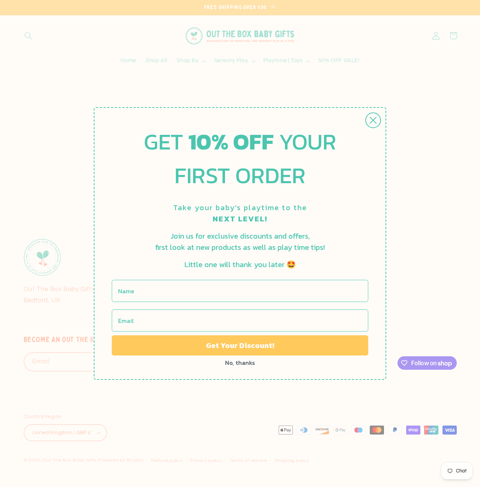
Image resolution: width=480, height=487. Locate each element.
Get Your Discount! (240, 345)
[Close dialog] (373, 120)
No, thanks (240, 362)
